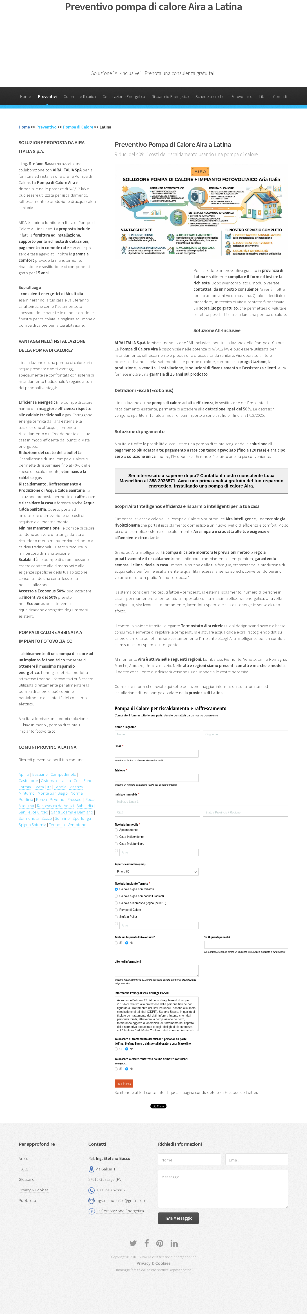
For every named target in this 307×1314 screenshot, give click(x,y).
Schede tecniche (210, 96)
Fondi (88, 780)
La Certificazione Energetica (120, 1210)
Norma (77, 793)
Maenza (76, 786)
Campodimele (63, 774)
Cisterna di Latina (56, 780)
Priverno (57, 799)
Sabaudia (85, 805)
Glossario (26, 1179)
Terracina (57, 824)
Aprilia (24, 774)
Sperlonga (82, 818)
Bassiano (40, 774)
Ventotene (77, 824)
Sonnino (62, 818)
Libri (262, 96)
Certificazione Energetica (123, 96)
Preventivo (46, 127)
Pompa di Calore (78, 127)
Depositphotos (180, 1269)
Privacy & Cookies (34, 1189)
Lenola (60, 786)
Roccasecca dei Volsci (55, 805)
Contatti (280, 96)
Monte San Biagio (53, 793)
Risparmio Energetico (170, 96)
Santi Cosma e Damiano (72, 812)
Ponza (41, 799)
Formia (25, 786)
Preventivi (47, 96)
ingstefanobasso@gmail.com (121, 1200)
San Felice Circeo (33, 812)
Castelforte (28, 780)
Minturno (27, 793)
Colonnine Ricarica (80, 96)
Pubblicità (27, 1200)
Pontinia (26, 799)
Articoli (24, 1158)
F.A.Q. (23, 1169)
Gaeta (39, 786)
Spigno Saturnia (32, 824)
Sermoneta (29, 818)
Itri (49, 786)
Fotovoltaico (241, 96)
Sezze (47, 818)
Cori (77, 780)
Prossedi (74, 799)
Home (25, 96)
